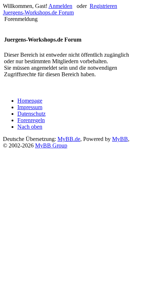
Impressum (29, 107)
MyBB (120, 139)
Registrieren (103, 6)
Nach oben (29, 127)
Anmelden (60, 6)
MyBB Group (51, 145)
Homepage (29, 101)
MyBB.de (68, 139)
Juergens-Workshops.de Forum (38, 12)
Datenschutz (31, 114)
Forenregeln (31, 120)
